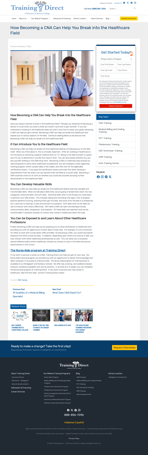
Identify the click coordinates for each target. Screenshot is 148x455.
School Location (79, 19)
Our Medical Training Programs (57, 373)
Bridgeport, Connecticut (118, 377)
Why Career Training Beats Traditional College (19, 327)
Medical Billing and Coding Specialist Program (57, 382)
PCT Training (105, 138)
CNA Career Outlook (62, 325)
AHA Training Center (109, 163)
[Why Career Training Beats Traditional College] (20, 321)
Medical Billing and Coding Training (111, 130)
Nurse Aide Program (51, 377)
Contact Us (118, 3)
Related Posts (18, 306)
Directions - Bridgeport (20, 380)
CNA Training (22, 280)
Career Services (97, 19)
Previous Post (29, 293)
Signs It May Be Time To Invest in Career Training (41, 327)
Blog (107, 19)
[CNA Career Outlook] (63, 321)
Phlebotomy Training (109, 144)
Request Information (129, 18)
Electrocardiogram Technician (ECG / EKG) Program (57, 394)
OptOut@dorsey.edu (120, 102)
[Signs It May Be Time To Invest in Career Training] (41, 321)
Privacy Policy (74, 438)
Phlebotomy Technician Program (56, 390)
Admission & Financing (62, 19)
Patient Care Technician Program (56, 386)
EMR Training (105, 157)
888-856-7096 (74, 415)
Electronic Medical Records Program (57, 399)
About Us (22, 19)
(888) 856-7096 (99, 9)
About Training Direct (20, 373)
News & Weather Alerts (20, 384)
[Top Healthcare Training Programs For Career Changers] (84, 321)
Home (14, 19)
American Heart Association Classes (57, 403)
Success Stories (18, 377)
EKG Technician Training (110, 150)
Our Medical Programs (39, 19)
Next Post (66, 291)
